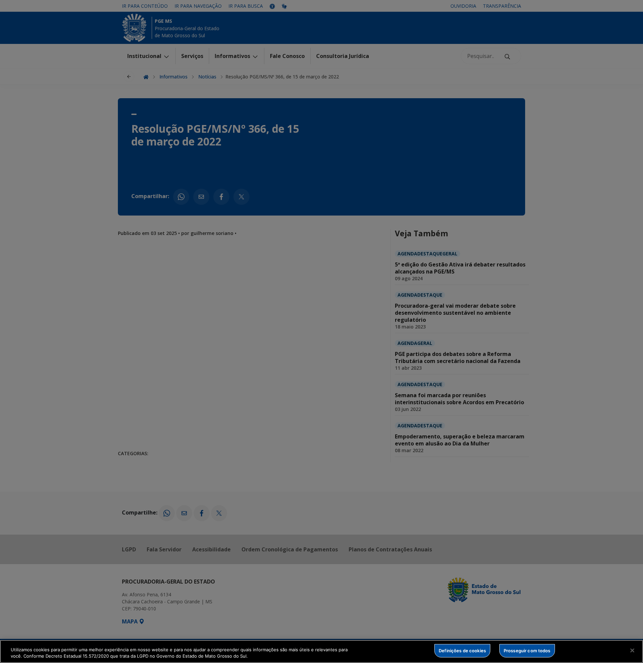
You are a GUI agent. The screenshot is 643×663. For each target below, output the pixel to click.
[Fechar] (632, 650)
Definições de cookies (462, 650)
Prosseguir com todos (527, 650)
